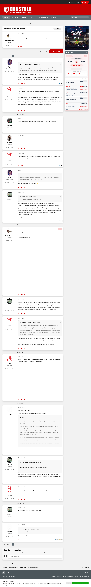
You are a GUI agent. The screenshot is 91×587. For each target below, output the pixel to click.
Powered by (82, 576)
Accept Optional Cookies (81, 583)
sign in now (35, 552)
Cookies (13, 576)
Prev (8, 56)
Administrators (10, 68)
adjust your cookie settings (47, 583)
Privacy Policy (6, 576)
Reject (69, 583)
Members (10, 96)
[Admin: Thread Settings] (85, 53)
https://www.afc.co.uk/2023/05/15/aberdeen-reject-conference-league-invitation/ (37, 121)
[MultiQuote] (18, 83)
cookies (12, 583)
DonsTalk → (86, 109)
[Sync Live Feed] (87, 53)
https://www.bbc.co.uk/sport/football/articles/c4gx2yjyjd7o (32, 413)
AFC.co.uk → (81, 109)
